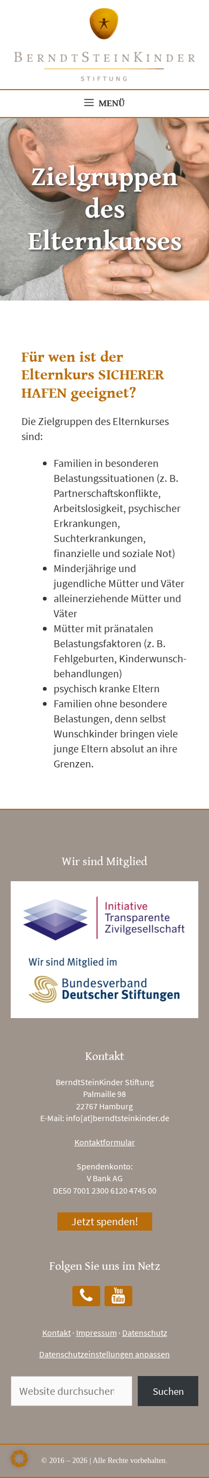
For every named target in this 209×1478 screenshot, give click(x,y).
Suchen (168, 1391)
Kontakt (56, 1332)
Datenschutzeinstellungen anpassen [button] (104, 1354)
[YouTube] (118, 1296)
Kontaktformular (104, 1142)
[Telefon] (86, 1296)
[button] (19, 1458)
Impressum (96, 1332)
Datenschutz (144, 1332)
